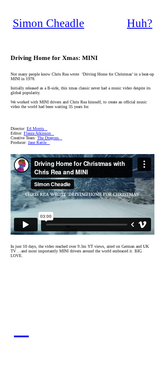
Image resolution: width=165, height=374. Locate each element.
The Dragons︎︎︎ (49, 138)
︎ (21, 328)
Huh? (139, 23)
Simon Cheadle (48, 23)
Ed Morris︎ (37, 128)
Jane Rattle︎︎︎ (39, 142)
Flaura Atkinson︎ (39, 133)
